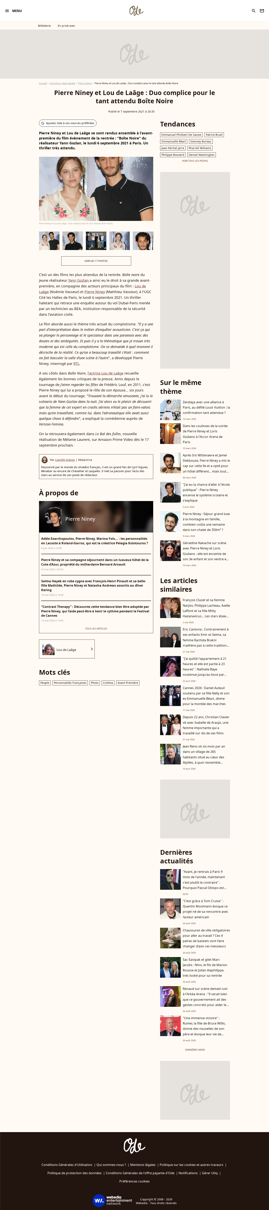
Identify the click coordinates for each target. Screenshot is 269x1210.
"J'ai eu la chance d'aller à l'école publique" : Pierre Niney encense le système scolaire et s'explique (206, 492)
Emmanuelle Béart (173, 141)
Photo (94, 683)
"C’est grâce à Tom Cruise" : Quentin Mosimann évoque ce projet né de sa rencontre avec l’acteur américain (205, 909)
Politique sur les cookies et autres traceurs (191, 1165)
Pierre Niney (85, 83)
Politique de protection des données (74, 1173)
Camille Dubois (65, 460)
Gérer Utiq (210, 1173)
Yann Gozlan (78, 280)
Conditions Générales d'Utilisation (67, 1165)
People (44, 683)
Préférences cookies (134, 1181)
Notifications (188, 1173)
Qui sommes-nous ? (111, 1165)
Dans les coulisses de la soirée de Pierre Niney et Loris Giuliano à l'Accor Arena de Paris (205, 434)
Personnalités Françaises (70, 683)
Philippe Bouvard (172, 155)
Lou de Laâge (66, 650)
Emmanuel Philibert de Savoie (181, 135)
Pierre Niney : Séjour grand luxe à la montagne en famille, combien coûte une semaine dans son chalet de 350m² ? (206, 522)
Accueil (43, 83)
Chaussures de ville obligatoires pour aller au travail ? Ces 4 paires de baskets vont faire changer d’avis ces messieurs (206, 938)
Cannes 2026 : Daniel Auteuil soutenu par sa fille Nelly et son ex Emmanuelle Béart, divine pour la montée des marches (206, 696)
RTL (76, 363)
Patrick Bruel (214, 135)
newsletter (262, 10)
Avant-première (128, 683)
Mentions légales (143, 1165)
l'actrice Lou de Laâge (105, 373)
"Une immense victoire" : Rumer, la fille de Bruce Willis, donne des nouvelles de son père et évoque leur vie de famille (204, 1029)
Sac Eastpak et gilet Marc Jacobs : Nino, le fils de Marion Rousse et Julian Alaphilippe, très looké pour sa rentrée (205, 967)
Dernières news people (62, 83)
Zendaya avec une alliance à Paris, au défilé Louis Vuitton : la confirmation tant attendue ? (206, 407)
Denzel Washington (201, 155)
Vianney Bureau (200, 141)
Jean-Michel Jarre (172, 148)
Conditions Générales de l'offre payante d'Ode (140, 1173)
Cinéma (108, 683)
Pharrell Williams (200, 148)
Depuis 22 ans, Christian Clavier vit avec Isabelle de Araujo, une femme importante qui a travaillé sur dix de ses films (206, 725)
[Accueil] (136, 11)
